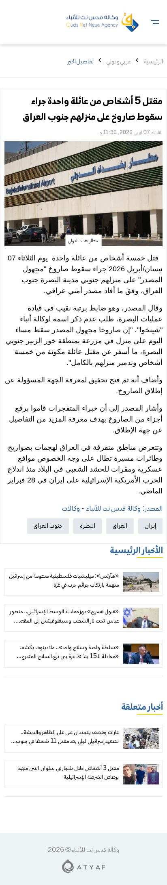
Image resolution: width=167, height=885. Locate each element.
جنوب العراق (48, 526)
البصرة (87, 526)
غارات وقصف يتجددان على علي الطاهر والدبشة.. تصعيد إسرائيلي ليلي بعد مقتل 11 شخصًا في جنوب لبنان (67, 742)
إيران (150, 526)
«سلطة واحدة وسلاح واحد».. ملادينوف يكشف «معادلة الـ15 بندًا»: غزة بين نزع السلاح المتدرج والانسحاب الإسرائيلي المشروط (69, 657)
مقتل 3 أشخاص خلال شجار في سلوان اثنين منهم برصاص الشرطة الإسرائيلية (68, 773)
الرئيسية (153, 61)
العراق (120, 526)
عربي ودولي (119, 61)
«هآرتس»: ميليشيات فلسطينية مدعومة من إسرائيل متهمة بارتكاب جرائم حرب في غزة (64, 581)
